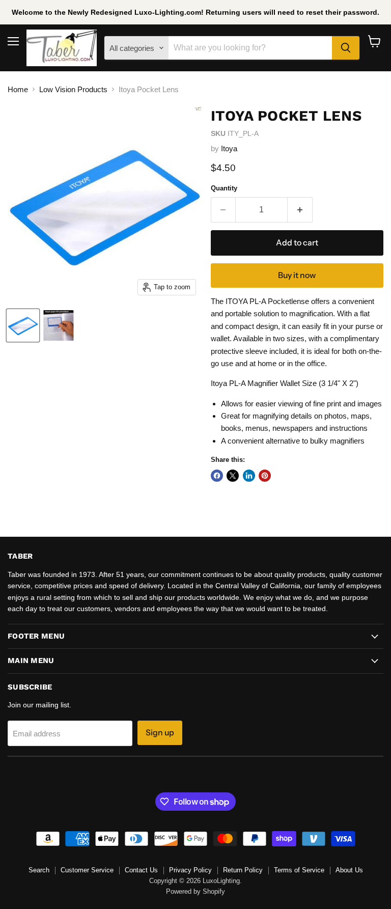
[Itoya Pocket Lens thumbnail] (23, 325)
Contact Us (141, 870)
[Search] (345, 48)
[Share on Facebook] (217, 476)
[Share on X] (233, 476)
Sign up (160, 732)
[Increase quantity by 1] (300, 210)
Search (39, 870)
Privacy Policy (190, 870)
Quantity (224, 188)
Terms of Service (299, 870)
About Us (349, 870)
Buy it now (297, 275)
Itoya (229, 148)
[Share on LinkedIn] (249, 476)
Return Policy (243, 870)
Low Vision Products (73, 89)
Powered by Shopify (195, 891)
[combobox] (250, 48)
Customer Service (87, 870)
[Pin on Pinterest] (265, 476)
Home (18, 89)
